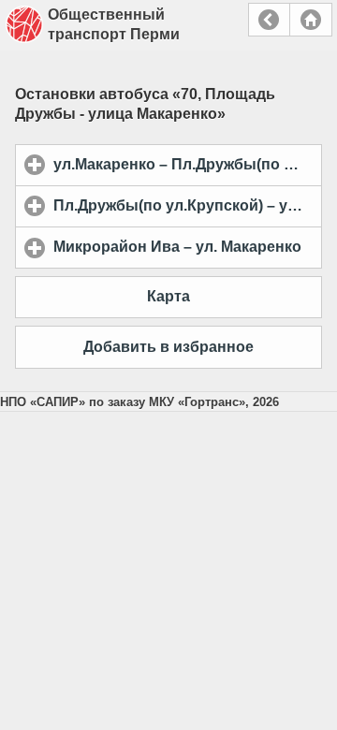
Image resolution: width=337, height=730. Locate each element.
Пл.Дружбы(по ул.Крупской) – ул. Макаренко (187, 205)
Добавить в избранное (168, 347)
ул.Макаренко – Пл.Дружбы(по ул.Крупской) (187, 164)
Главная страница (310, 19)
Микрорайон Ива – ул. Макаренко (187, 247)
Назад (269, 19)
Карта (168, 296)
